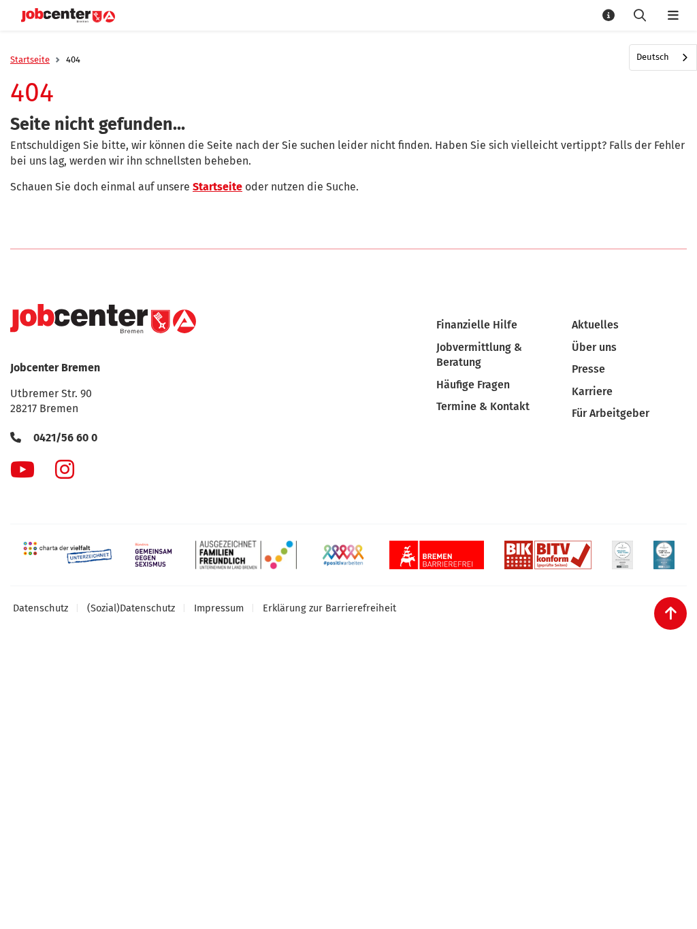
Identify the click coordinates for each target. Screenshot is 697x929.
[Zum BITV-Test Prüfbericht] (548, 555)
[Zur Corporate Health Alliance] (622, 555)
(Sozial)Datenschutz (131, 608)
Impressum (219, 608)
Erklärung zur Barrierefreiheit (329, 608)
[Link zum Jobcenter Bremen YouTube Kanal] (22, 469)
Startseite (30, 59)
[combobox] (663, 57)
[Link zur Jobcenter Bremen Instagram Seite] (64, 469)
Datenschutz (40, 608)
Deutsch (652, 57)
